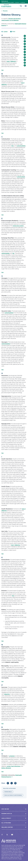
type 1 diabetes (11, 61)
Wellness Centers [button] (7, 827)
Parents (5, 11)
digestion (7, 694)
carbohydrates (21, 145)
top (2, 70)
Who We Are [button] (5, 809)
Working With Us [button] (6, 813)
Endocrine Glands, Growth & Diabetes (13, 795)
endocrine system (18, 225)
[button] (4, 31)
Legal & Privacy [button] (6, 818)
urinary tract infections (13, 766)
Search (20, 6)
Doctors (17, 2)
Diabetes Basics (8, 791)
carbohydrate (21, 176)
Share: (3, 783)
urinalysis (12, 756)
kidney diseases (6, 768)
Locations (22, 2)
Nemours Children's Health (7, 2)
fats (12, 145)
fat (13, 253)
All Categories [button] (6, 822)
